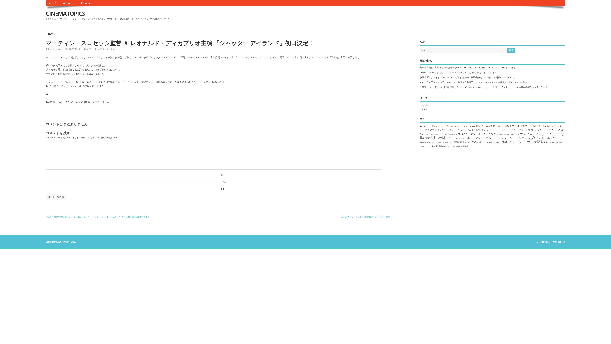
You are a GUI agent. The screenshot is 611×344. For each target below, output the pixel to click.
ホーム (53, 3)
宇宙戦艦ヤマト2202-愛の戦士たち (471, 142)
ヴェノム (431, 142)
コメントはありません (106, 49)
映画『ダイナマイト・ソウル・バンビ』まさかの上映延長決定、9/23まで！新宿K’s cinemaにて (467, 77)
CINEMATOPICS (65, 14)
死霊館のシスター (446, 146)
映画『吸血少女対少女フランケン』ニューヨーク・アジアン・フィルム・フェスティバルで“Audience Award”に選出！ (98, 216)
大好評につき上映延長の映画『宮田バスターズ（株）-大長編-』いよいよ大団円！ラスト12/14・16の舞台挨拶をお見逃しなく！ (484, 87)
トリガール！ (511, 134)
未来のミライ (549, 142)
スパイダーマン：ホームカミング (477, 134)
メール (223, 181)
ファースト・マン (458, 138)
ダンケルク (501, 134)
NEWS (51, 33)
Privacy (85, 3)
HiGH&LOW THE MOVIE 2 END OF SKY (523, 126)
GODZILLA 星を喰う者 (488, 126)
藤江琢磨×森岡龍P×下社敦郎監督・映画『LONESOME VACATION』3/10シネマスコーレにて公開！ (468, 67)
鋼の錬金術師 (458, 146)
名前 (222, 174)
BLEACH (472, 126)
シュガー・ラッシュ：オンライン (505, 130)
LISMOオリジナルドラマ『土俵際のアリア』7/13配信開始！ (366, 216)
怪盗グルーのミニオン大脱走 (522, 142)
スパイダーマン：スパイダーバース (443, 134)
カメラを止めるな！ (447, 130)
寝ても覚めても (495, 142)
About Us (69, 3)
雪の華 (465, 146)
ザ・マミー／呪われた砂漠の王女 (471, 130)
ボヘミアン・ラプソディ (482, 138)
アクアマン (430, 130)
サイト (223, 188)
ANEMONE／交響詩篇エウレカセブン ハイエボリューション (444, 126)
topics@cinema (55, 49)
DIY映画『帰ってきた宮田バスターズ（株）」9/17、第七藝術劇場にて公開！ (458, 72)
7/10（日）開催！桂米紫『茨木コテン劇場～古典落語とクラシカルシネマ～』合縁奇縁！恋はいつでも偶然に (474, 82)
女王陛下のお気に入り (444, 142)
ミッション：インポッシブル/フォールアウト (528, 138)
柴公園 (434, 145)
